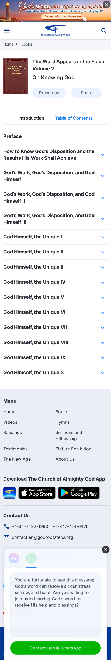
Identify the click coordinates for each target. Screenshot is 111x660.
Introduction (31, 118)
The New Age (17, 459)
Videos (10, 422)
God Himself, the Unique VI (34, 312)
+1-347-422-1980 (30, 526)
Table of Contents (74, 118)
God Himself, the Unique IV (34, 282)
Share (86, 92)
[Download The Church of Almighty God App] (9, 492)
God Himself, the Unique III (34, 267)
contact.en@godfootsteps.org (42, 537)
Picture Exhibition (73, 448)
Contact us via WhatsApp (56, 648)
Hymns (63, 422)
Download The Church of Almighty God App (54, 479)
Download (49, 92)
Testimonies (15, 448)
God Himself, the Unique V (33, 297)
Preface (12, 136)
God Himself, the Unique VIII (35, 342)
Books (26, 44)
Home (8, 44)
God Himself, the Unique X (33, 372)
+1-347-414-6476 (71, 526)
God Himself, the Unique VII (35, 327)
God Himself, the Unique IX (34, 357)
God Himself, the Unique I (32, 236)
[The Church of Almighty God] (55, 30)
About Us (65, 459)
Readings (12, 432)
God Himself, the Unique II (33, 252)
